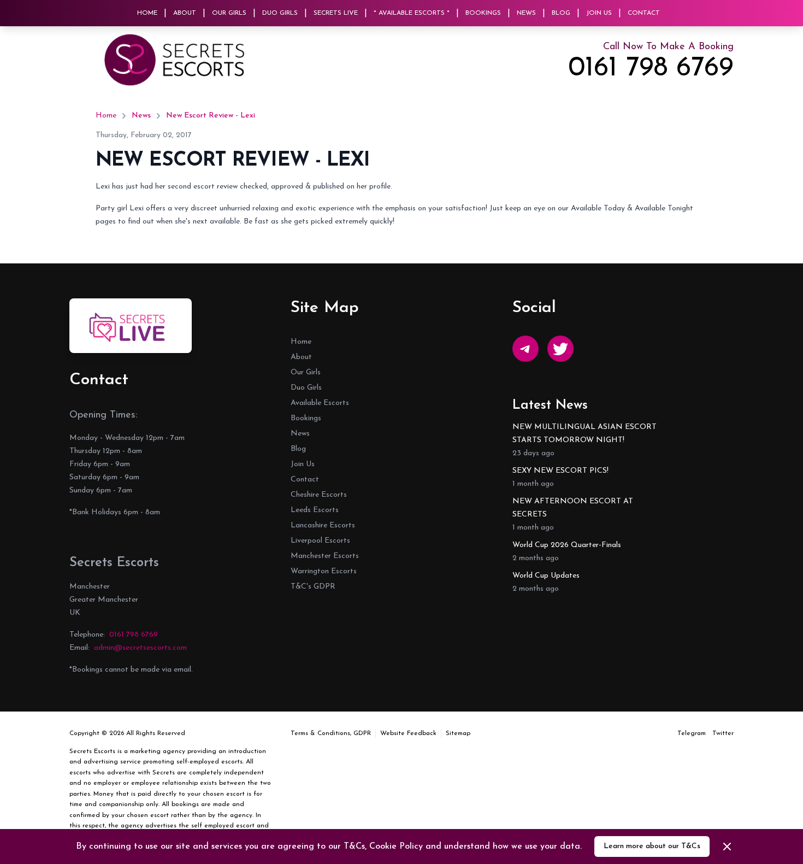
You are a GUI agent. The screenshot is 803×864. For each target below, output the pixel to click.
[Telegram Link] (525, 349)
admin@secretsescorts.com (140, 648)
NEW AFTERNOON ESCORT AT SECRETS (572, 508)
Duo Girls (280, 13)
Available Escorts (320, 403)
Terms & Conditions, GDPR (331, 733)
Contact (644, 13)
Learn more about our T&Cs (652, 846)
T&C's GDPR (313, 587)
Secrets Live (336, 13)
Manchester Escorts (325, 556)
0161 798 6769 (651, 69)
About (184, 13)
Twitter (723, 733)
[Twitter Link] (560, 349)
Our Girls (229, 13)
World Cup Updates (546, 576)
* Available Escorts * (412, 13)
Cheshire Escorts (319, 495)
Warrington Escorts (324, 571)
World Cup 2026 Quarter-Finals (566, 545)
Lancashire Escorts (323, 525)
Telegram (691, 733)
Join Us (599, 13)
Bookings (483, 13)
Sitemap (458, 733)
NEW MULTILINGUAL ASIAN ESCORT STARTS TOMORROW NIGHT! (584, 433)
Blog (561, 13)
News (526, 13)
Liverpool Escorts (320, 541)
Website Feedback (408, 733)
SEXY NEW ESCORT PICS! (560, 471)
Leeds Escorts (315, 510)
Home (147, 13)
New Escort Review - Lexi (210, 115)
